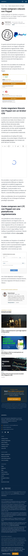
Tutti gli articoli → (11, 302)
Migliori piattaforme (5, 454)
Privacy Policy (4, 550)
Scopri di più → (4, 495)
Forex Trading (4, 442)
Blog (6, 6)
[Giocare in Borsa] (4, 1)
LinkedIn (17, 302)
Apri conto (13, 83)
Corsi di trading (4, 460)
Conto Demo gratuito (5, 458)
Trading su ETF (4, 446)
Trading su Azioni (5, 444)
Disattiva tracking (6, 553)
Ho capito (15, 553)
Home (2, 6)
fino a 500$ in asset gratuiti (16, 391)
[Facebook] (5, 432)
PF (2, 488)
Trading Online (4, 438)
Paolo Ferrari (8, 22)
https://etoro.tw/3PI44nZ (14, 525)
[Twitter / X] (2, 432)
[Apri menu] (26, 1)
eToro (3, 79)
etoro (5, 237)
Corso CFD (3, 448)
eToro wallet (19, 233)
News (2, 466)
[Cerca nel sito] (22, 1)
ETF (2, 480)
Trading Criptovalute (5, 440)
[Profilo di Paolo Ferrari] (2, 23)
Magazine (3, 468)
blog (13, 24)
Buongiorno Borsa (5, 478)
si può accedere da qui (7, 140)
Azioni (2, 476)
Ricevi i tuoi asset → (14, 399)
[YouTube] (8, 432)
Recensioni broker (5, 456)
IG (3, 94)
